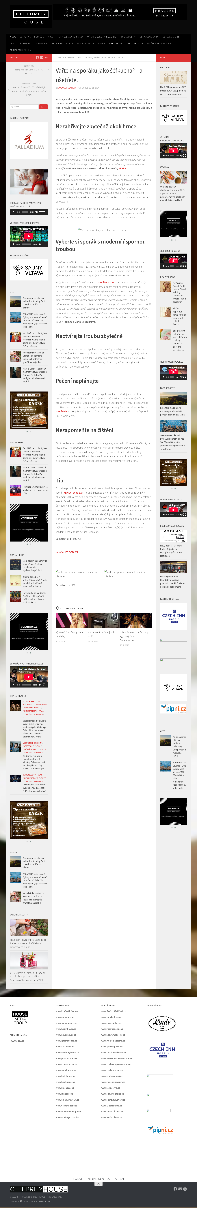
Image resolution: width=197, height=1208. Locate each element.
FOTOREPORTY (127, 36)
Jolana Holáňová (67, 87)
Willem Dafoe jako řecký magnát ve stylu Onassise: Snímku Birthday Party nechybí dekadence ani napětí (35, 375)
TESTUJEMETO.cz (170, 36)
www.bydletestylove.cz (112, 1070)
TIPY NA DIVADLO (36, 714)
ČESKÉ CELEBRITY (35, 743)
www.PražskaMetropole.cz (69, 1111)
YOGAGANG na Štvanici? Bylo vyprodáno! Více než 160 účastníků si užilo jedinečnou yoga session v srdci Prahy (35, 320)
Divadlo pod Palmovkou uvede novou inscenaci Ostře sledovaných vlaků (34, 787)
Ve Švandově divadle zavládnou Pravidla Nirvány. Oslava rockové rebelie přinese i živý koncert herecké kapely (34, 762)
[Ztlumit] (36, 212)
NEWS (13, 36)
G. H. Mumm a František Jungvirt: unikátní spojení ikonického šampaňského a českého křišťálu (27, 976)
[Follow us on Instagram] (46, 57)
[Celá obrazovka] (44, 244)
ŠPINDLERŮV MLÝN (19, 50)
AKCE (50, 36)
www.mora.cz (67, 551)
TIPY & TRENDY (133, 43)
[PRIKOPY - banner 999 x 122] (120, 12)
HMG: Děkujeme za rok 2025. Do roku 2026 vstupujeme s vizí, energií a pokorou (173, 90)
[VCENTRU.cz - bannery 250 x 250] (29, 410)
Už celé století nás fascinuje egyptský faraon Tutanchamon (134, 636)
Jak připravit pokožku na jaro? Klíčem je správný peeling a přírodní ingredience (180, 340)
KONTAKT (119, 1178)
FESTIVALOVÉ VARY (148, 36)
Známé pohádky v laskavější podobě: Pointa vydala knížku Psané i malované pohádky (35, 581)
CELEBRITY (39, 43)
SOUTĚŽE (39, 36)
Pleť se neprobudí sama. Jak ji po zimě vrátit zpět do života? (179, 316)
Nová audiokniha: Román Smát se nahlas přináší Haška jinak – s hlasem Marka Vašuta (34, 597)
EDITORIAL (25, 36)
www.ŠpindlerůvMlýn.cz (67, 1099)
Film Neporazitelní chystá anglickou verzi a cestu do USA (35, 490)
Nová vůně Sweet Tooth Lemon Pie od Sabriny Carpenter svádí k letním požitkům (179, 292)
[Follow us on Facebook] (37, 57)
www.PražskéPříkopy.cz (67, 1011)
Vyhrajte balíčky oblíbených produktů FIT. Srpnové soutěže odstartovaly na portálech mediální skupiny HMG (172, 193)
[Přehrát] (13, 212)
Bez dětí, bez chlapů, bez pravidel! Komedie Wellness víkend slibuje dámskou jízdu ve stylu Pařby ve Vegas (35, 340)
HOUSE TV (25, 43)
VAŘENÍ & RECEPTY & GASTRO (101, 36)
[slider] (42, 211)
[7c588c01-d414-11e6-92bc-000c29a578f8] (29, 523)
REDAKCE (78, 1178)
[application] (29, 212)
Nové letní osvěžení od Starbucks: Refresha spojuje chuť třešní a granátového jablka (33, 357)
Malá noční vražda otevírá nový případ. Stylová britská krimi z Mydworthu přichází (35, 565)
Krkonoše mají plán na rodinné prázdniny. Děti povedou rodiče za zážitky (34, 303)
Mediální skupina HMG (98, 1178)
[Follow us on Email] (41, 57)
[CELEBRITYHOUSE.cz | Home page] (31, 16)
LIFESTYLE (114, 43)
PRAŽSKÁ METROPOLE (158, 43)
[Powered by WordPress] (21, 1201)
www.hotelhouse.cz (65, 1076)
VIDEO (13, 43)
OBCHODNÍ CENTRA (61, 43)
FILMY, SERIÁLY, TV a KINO (70, 36)
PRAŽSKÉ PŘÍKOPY (30, 711)
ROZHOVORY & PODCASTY (90, 43)
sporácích (61, 411)
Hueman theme (44, 1201)
